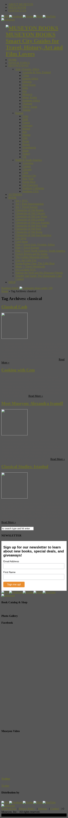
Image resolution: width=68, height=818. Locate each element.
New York (28, 178)
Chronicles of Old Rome (28, 232)
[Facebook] (16, 16)
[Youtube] (49, 16)
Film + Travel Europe (27, 247)
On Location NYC (25, 269)
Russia (26, 144)
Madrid (26, 134)
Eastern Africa (30, 78)
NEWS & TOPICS (19, 62)
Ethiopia (27, 81)
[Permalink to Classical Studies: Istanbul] (14, 497)
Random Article (10, 288)
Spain (25, 150)
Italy (24, 131)
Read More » (35, 395)
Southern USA (30, 191)
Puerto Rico (28, 181)
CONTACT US (17, 10)
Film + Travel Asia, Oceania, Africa (35, 244)
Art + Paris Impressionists (29, 203)
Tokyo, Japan (29, 106)
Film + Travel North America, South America (40, 250)
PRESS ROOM (17, 7)
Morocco (27, 94)
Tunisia (26, 109)
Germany (27, 125)
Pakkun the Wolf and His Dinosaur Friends (39, 272)
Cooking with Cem (18, 370)
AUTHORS (15, 194)
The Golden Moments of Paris (32, 257)
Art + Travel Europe (26, 207)
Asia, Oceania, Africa (27, 69)
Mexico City (29, 175)
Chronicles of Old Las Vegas (31, 216)
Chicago (27, 169)
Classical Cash (14, 307)
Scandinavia (29, 147)
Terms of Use (8, 808)
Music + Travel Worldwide (30, 266)
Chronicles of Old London (29, 219)
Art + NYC (21, 200)
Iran (24, 91)
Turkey (26, 153)
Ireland (26, 128)
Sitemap (42, 808)
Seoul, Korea (29, 97)
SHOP (12, 282)
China (25, 75)
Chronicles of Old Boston (29, 210)
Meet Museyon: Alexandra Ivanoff (32, 403)
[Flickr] (38, 16)
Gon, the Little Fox (25, 260)
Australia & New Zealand (36, 72)
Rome (25, 141)
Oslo (25, 138)
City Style (20, 238)
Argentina (27, 163)
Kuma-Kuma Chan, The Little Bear (35, 263)
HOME (12, 59)
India (25, 87)
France (26, 122)
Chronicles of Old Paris (28, 228)
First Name (9, 572)
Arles (25, 116)
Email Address (11, 561)
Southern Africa (31, 100)
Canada (26, 166)
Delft (25, 119)
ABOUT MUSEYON (20, 4)
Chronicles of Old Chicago (30, 213)
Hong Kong (29, 84)
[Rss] (5, 16)
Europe (19, 113)
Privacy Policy (27, 808)
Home (4, 291)
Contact (54, 808)
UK (24, 156)
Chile (25, 172)
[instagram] (8, 19)
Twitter (5, 778)
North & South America (28, 160)
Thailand (27, 103)
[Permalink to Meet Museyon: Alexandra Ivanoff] (14, 434)
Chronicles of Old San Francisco (33, 235)
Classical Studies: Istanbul (24, 466)
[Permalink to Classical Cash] (14, 337)
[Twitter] (28, 16)
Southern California (33, 188)
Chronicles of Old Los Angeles (32, 222)
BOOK (12, 197)
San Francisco (30, 185)
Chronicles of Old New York (31, 225)
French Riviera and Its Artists (31, 253)
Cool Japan (21, 241)
